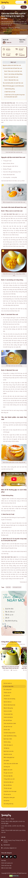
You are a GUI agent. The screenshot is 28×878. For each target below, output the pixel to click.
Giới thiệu (3, 860)
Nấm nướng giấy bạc (9, 757)
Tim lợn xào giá (8, 788)
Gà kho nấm (7, 729)
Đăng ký (24, 7)
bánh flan (20, 308)
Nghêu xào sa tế (8, 769)
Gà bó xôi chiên (8, 711)
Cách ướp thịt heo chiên (10, 723)
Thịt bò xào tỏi (9, 615)
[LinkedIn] (6, 856)
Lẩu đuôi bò (7, 695)
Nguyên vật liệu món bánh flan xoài (12, 65)
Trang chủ (4, 27)
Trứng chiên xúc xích (9, 779)
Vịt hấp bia (6, 748)
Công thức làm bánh (14, 27)
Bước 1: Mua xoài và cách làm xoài (13, 71)
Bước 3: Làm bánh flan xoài (11, 77)
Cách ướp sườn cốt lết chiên (11, 763)
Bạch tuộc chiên (8, 738)
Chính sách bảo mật (6, 865)
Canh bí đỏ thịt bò (8, 717)
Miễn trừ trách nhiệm (6, 868)
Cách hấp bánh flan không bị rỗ (9, 517)
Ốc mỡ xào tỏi (7, 794)
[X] (14, 856)
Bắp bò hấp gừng (8, 708)
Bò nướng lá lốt (7, 689)
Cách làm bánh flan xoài (8, 103)
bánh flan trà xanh (11, 410)
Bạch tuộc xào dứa (8, 751)
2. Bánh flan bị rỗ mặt (9, 91)
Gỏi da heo (6, 800)
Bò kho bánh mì (8, 683)
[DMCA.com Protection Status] (14, 876)
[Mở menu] (3, 7)
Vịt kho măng (7, 742)
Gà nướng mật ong (8, 803)
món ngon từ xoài (17, 587)
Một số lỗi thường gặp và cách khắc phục (13, 85)
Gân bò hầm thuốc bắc (9, 705)
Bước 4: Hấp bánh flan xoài (11, 80)
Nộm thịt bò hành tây (11, 621)
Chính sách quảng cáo (7, 863)
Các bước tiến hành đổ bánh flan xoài (12, 68)
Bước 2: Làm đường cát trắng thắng (13, 74)
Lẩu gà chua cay (8, 726)
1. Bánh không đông (9, 88)
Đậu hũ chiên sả (10, 612)
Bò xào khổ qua (8, 720)
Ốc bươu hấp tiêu (8, 776)
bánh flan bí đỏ (10, 180)
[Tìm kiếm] (25, 2)
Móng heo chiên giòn (9, 797)
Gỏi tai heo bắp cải (8, 782)
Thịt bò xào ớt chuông (9, 698)
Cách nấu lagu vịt (8, 745)
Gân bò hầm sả (7, 701)
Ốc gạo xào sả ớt (8, 772)
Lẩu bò (7, 618)
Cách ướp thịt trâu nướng (10, 735)
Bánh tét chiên (9, 609)
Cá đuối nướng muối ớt (9, 732)
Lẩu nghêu (6, 760)
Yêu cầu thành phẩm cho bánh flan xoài (13, 83)
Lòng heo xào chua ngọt (10, 791)
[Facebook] (2, 856)
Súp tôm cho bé (8, 754)
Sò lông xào (7, 766)
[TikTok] (10, 856)
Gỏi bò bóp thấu (8, 686)
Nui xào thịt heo (8, 785)
